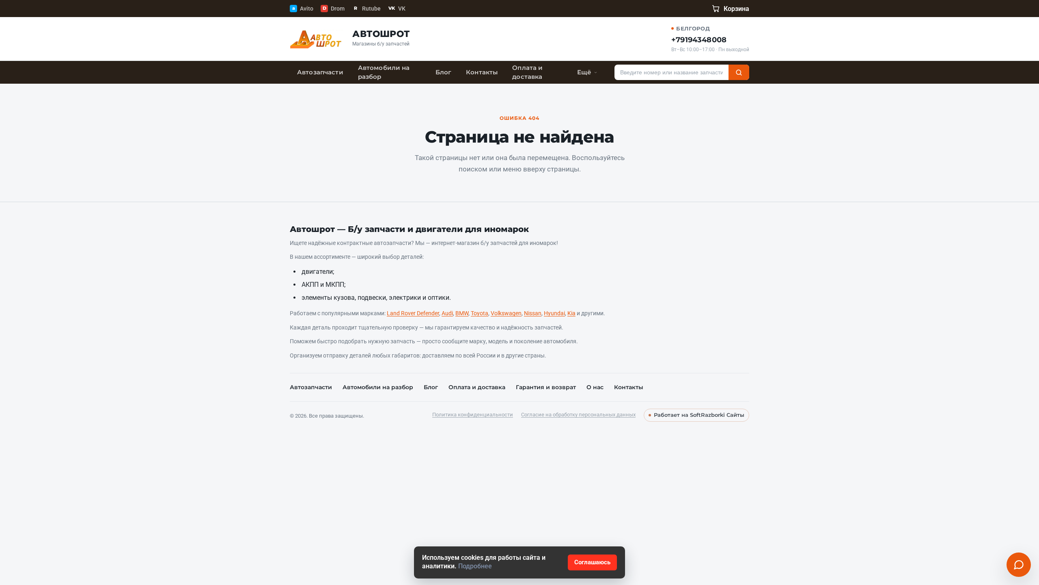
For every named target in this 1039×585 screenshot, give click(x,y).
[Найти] (739, 72)
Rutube (367, 8)
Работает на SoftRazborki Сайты (699, 415)
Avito (302, 8)
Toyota (479, 313)
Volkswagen (506, 313)
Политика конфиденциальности (472, 415)
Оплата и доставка (527, 72)
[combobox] (671, 72)
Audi (447, 313)
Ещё (584, 72)
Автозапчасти (320, 72)
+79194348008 (698, 39)
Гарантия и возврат (546, 387)
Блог (443, 72)
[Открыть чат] (1019, 564)
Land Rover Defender (413, 313)
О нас (595, 387)
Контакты (482, 72)
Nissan (532, 313)
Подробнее (475, 566)
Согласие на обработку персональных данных (578, 415)
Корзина (736, 9)
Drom (334, 8)
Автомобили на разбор (384, 72)
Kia (571, 313)
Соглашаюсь (592, 562)
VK (396, 8)
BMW (461, 313)
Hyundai (554, 313)
